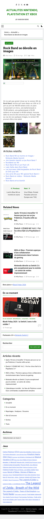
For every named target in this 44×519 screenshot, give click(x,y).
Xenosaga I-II (36, 499)
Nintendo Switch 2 (21, 335)
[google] (24, 5)
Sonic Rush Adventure (30, 475)
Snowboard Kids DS (18, 475)
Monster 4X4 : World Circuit (25, 462)
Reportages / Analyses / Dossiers (24, 319)
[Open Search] (38, 26)
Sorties (8, 420)
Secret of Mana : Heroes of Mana (20, 472)
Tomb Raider (8, 494)
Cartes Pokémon (8, 452)
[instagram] (18, 5)
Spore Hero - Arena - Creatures (16, 477)
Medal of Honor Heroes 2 (30, 460)
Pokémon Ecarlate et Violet (30, 467)
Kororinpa (14, 457)
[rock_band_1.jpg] (9, 128)
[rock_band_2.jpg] (22, 128)
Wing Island (28, 499)
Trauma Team (21, 499)
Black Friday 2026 (19, 285)
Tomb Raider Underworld (34, 494)
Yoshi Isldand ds (7, 502)
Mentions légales (31, 509)
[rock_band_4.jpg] (9, 141)
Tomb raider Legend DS (21, 494)
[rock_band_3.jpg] (35, 128)
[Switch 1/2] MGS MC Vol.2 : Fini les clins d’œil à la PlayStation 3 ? (27, 230)
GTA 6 (17, 452)
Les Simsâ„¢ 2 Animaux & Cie (25, 457)
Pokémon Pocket (8, 470)
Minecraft (13, 462)
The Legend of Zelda (27, 480)
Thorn (38, 491)
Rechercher (7, 343)
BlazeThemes (30, 511)
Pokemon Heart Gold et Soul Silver (13, 467)
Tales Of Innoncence (13, 480)
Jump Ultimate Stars (21, 454)
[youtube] (27, 5)
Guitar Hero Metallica (25, 452)
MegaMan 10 (6, 462)
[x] (21, 5)
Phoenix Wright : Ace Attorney (29, 465)
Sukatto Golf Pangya (31, 477)
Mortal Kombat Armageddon (12, 465)
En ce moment (7, 319)
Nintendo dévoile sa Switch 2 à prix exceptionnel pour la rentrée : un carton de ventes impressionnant (22, 382)
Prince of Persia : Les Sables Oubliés (24, 470)
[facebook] (16, 5)
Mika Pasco (8, 55)
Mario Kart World (18, 460)
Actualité (9, 43)
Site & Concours (11, 415)
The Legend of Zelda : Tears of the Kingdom (19, 491)
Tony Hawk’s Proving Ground (11, 497)
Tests (8, 424)
